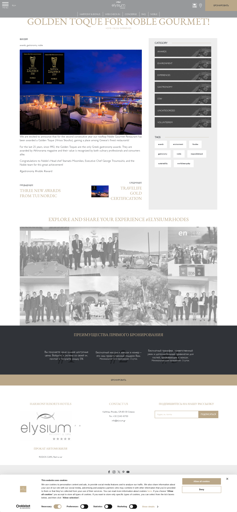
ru (13, 5)
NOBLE (153, 14)
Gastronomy (164, 87)
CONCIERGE (131, 14)
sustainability (163, 163)
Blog (115, 28)
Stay (159, 99)
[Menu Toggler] (5, 4)
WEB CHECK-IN (112, 14)
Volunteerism (165, 122)
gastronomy (32, 45)
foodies (195, 144)
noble (40, 45)
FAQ (144, 14)
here (149, 491)
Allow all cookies (202, 481)
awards (23, 45)
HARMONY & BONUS (90, 14)
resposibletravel (197, 154)
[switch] (84, 506)
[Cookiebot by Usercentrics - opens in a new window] (23, 507)
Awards (162, 51)
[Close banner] (227, 479)
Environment (164, 63)
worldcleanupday (183, 163)
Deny (201, 489)
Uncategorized (166, 110)
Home (108, 28)
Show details (148, 506)
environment (178, 144)
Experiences (125, 28)
